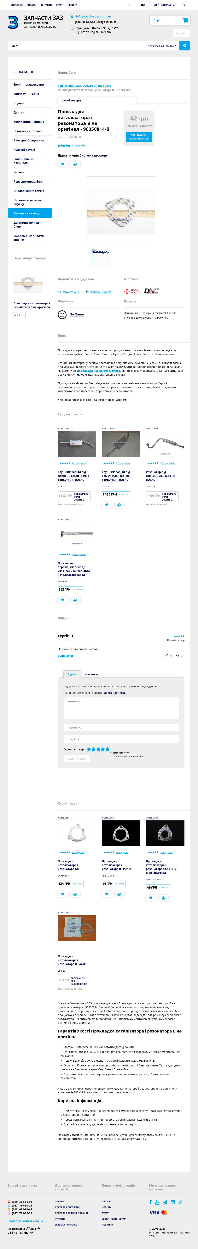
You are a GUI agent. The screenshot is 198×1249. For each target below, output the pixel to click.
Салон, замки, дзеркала (24, 161)
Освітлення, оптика (28, 131)
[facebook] (150, 1202)
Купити (123, 494)
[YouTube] (157, 1202)
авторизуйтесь (115, 693)
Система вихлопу (26, 213)
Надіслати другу (101, 291)
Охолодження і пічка (29, 190)
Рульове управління (29, 181)
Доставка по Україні (67, 1207)
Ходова (19, 103)
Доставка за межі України (71, 1213)
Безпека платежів (66, 1224)
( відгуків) (79, 145)
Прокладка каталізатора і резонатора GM (68, 865)
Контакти (46, 4)
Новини (72, 4)
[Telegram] (165, 1202)
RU (143, 4)
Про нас (106, 1201)
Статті (59, 4)
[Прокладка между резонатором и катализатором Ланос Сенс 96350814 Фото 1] (100, 257)
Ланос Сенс (64, 428)
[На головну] (13, 22)
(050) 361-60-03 (85, 22)
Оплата (31, 4)
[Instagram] (173, 1202)
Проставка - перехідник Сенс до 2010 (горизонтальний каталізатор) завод (74, 569)
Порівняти (181, 33)
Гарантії (60, 1218)
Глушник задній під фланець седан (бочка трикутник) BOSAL (73, 476)
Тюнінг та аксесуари (29, 84)
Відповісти (65, 655)
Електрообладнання (29, 140)
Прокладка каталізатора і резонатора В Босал (72, 960)
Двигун (19, 112)
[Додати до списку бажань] (62, 164)
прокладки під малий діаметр (98, 370)
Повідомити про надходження (79, 981)
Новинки (107, 1224)
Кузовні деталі (24, 149)
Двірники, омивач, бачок (27, 224)
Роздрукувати (71, 291)
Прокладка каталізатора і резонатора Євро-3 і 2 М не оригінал (161, 867)
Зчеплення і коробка (29, 121)
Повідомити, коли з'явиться (139, 137)
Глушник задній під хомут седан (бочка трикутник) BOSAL (116, 476)
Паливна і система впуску (27, 202)
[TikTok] (181, 1202)
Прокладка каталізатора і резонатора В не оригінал (32, 305)
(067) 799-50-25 (106, 22)
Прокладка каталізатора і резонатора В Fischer (116, 865)
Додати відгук (77, 758)
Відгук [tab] (72, 674)
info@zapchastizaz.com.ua (93, 16)
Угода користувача (114, 1218)
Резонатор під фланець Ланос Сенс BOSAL (160, 476)
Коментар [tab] (92, 674)
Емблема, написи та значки (29, 237)
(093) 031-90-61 (22, 1209)
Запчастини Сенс (26, 93)
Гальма (19, 172)
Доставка (16, 4)
